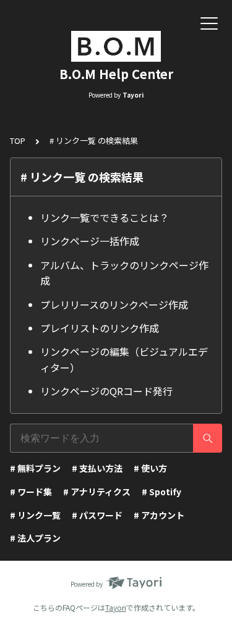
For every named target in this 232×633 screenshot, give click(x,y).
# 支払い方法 (97, 468)
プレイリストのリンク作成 (99, 328)
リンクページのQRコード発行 (106, 391)
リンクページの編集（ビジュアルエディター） (124, 359)
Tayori (115, 607)
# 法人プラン (35, 538)
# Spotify (161, 491)
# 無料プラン (35, 468)
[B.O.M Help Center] (116, 46)
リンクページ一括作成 (89, 240)
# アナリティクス (97, 491)
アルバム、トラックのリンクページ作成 (124, 273)
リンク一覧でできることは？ (104, 217)
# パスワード (97, 515)
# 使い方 (150, 468)
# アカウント (159, 515)
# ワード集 (31, 491)
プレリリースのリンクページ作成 (114, 304)
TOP (17, 140)
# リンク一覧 (35, 515)
